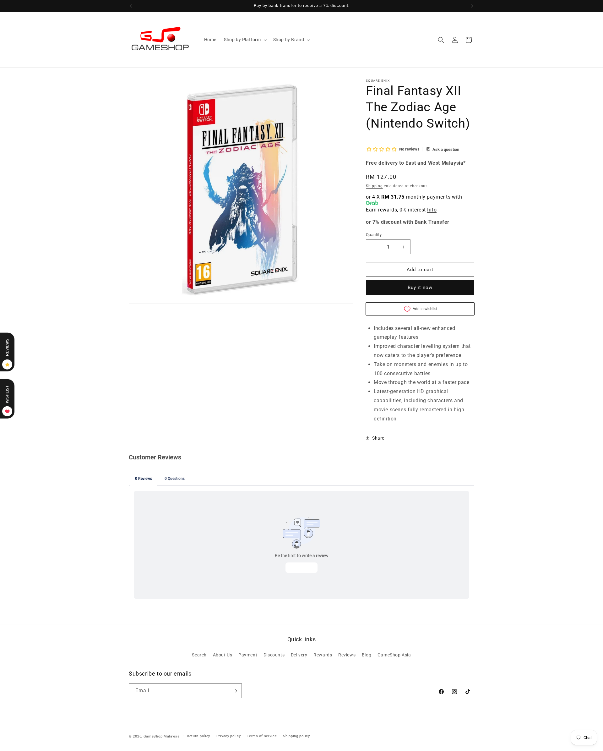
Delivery (299, 654)
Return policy (198, 736)
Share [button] (378, 438)
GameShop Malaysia (162, 736)
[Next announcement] (472, 6)
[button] (244, 39)
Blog (366, 654)
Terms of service (262, 736)
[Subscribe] (235, 690)
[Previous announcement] (131, 6)
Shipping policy (296, 736)
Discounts (274, 654)
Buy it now (420, 287)
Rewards (322, 654)
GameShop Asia (394, 654)
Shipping (374, 186)
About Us (222, 654)
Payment (247, 654)
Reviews (347, 654)
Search (199, 654)
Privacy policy (228, 736)
